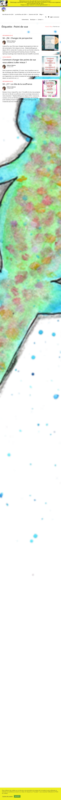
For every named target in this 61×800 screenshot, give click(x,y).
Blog (41, 14)
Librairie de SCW (33, 14)
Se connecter (55, 17)
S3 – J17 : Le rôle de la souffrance (17, 84)
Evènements (25, 19)
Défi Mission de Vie (8, 35)
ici (25, 5)
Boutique (32, 19)
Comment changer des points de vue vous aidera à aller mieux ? (19, 61)
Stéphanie (13, 41)
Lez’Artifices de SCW (20, 14)
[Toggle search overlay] (45, 17)
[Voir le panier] (48, 17)
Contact (40, 19)
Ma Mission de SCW (7, 14)
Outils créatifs (7, 57)
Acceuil (47, 26)
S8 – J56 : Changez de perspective (17, 38)
